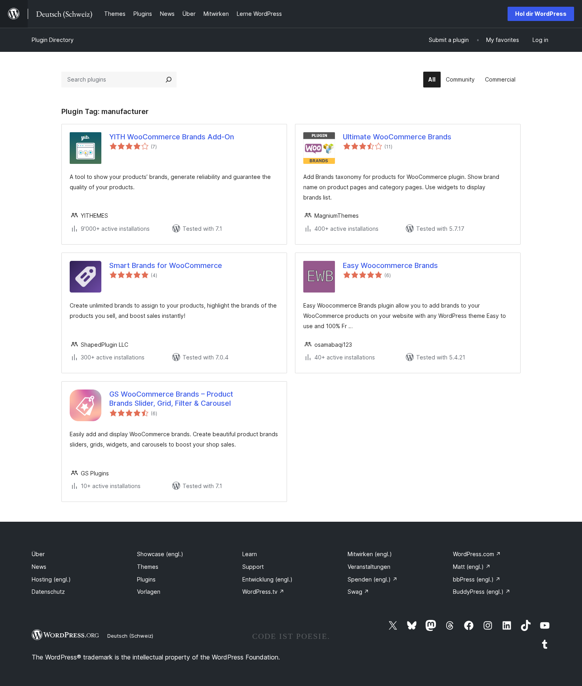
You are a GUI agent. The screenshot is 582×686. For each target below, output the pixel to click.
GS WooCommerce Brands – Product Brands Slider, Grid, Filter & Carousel (171, 398)
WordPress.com (477, 554)
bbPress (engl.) (476, 579)
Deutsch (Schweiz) (130, 636)
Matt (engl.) (472, 566)
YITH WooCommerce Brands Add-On (171, 137)
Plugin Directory (53, 39)
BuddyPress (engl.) (481, 591)
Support (253, 566)
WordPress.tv (263, 591)
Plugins (146, 579)
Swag (358, 591)
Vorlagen (148, 591)
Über (38, 554)
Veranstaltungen (369, 566)
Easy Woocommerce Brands (390, 265)
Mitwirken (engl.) (370, 554)
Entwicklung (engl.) (267, 579)
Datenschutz (48, 591)
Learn (249, 554)
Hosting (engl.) (51, 579)
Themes (147, 566)
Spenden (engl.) (373, 579)
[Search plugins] (169, 79)
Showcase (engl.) (160, 554)
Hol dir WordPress (541, 13)
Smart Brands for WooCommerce (165, 265)
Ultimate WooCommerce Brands (397, 137)
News (39, 566)
